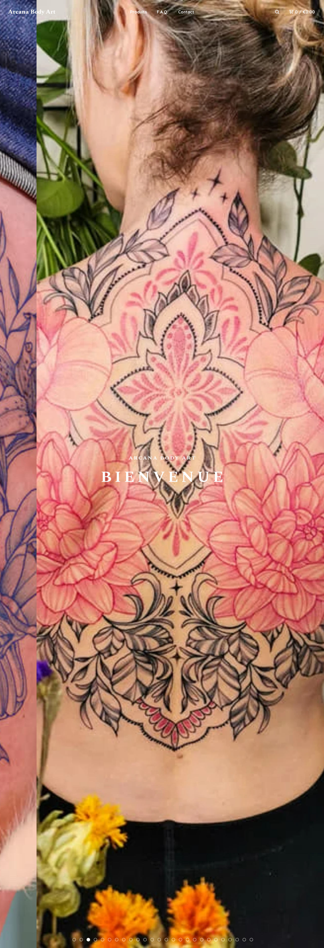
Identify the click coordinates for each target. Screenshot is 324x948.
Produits (138, 11)
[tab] (74, 939)
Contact (186, 11)
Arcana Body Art (31, 12)
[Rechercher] (277, 12)
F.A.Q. (162, 11)
